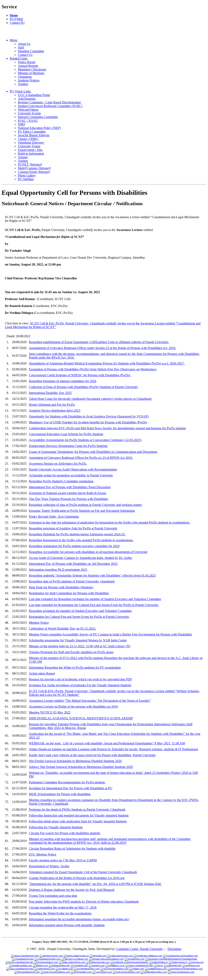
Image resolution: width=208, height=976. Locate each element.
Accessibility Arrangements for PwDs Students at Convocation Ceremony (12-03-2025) (85, 440)
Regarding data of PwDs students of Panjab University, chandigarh (72, 581)
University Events (29, 113)
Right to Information (31, 153)
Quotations (25, 76)
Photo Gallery (27, 175)
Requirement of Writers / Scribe (49, 866)
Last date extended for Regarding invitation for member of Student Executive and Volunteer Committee (95, 599)
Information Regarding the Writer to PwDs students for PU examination (75, 667)
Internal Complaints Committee (38, 117)
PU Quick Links (20, 91)
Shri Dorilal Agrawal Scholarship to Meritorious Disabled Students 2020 (75, 761)
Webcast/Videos (28, 109)
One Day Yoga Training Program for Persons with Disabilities (68, 499)
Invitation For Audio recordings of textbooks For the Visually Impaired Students (80, 685)
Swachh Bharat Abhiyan (33, 135)
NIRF (21, 124)
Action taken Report (42, 673)
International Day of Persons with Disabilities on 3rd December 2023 (73, 563)
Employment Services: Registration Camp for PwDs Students (68, 446)
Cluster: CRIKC (28, 139)
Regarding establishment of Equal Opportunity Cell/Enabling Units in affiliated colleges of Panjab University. (99, 342)
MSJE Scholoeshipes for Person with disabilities (60, 794)
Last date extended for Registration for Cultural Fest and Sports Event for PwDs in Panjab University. (94, 605)
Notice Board (26, 62)
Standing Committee (31, 51)
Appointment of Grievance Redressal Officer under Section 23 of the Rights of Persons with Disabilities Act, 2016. (102, 348)
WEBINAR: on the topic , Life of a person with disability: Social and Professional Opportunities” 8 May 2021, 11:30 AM (107, 743)
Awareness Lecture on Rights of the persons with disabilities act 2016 (73, 706)
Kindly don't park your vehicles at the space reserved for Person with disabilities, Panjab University (92, 755)
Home (14, 15)
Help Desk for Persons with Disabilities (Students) (61, 587)
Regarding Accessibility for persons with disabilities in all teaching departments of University (88, 552)
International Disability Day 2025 (50, 393)
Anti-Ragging (27, 98)
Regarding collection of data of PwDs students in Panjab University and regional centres (85, 504)
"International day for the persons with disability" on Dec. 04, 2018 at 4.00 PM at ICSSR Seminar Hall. (95, 884)
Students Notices (28, 80)
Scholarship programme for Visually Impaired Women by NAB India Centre (78, 640)
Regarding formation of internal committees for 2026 (62, 381)
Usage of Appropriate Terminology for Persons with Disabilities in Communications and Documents (93, 451)
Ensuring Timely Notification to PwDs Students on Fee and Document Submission (82, 510)
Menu (13, 40)
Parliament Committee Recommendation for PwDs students (67, 782)
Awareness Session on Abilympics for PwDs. (58, 463)
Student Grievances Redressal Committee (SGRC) (50, 106)
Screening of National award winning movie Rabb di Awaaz (67, 493)
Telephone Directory (31, 142)
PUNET (30, 164)
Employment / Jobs (30, 150)
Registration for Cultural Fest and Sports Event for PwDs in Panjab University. (79, 616)
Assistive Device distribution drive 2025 (54, 410)
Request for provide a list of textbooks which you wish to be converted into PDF (80, 679)
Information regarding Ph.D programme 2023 (58, 569)
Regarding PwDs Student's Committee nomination (61, 481)
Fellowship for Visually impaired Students (56, 827)
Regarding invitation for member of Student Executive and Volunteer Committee (80, 611)
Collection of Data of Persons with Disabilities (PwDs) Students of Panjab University (83, 387)
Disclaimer (174, 949)
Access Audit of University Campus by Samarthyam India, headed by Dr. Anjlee (80, 558)
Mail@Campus (34, 168)
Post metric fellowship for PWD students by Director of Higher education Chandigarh (84, 901)
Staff (21, 47)
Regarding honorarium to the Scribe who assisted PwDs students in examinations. (81, 540)
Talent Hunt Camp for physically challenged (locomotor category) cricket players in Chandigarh (90, 398)
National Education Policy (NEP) (39, 128)
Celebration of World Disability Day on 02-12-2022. (62, 628)
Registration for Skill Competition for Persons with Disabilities (69, 593)
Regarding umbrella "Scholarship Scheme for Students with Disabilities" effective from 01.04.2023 (92, 575)
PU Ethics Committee (32, 131)
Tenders (23, 84)
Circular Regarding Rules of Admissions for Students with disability (72, 848)
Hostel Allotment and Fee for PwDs (52, 404)
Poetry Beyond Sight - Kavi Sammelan (54, 516)
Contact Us (25, 54)
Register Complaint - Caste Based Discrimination (49, 102)
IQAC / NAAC (28, 120)
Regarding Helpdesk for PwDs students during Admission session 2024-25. (77, 534)
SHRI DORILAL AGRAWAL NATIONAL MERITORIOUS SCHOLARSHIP (81, 718)
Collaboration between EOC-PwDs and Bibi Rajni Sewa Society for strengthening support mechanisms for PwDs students (107, 428)
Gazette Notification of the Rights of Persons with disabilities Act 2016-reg (77, 878)
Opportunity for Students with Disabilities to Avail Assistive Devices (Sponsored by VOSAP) (89, 416)
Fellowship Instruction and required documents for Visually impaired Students (79, 815)
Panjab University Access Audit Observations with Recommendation (73, 469)
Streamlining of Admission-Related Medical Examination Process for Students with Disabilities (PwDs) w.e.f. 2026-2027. (107, 363)
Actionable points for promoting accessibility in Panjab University (71, 475)
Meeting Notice (39, 622)
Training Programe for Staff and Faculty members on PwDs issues (71, 652)
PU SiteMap (26, 179)
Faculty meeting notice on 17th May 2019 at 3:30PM (63, 860)
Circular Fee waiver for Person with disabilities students (64, 833)
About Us (24, 44)
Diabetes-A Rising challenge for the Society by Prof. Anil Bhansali (71, 889)
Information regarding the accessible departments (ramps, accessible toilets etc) (79, 919)
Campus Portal (34, 172)
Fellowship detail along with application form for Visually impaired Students (78, 821)
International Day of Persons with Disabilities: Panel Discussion (69, 487)
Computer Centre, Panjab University (139, 949)
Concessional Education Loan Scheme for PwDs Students (66, 434)
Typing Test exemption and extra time (53, 895)
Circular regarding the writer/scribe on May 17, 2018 (62, 907)
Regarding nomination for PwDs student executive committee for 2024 (74, 546)
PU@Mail (16, 19)
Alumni (23, 157)
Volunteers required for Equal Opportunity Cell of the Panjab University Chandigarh (83, 872)
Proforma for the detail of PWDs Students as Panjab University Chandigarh (77, 809)
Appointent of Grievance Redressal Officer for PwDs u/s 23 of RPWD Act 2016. (81, 457)
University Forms (29, 146)
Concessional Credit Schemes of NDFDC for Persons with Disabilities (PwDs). (80, 375)
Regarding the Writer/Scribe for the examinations (60, 913)
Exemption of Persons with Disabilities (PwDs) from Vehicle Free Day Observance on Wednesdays (92, 369)
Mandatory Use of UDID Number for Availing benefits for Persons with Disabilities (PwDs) (88, 422)
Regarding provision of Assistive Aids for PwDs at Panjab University (73, 528)
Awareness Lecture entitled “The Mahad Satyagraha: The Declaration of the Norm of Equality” (90, 700)
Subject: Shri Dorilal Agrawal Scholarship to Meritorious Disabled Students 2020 (81, 767)
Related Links (19, 58)
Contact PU (17, 22)
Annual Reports (28, 65)
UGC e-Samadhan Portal (34, 95)
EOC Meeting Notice (42, 854)
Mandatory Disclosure (32, 69)
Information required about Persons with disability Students (67, 925)
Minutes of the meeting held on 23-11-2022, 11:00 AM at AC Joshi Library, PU (80, 646)
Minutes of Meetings (31, 73)
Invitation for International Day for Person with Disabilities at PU (70, 788)
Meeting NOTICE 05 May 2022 (49, 712)
